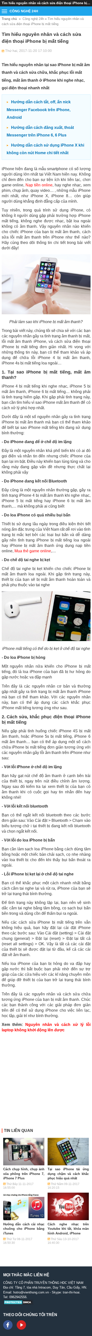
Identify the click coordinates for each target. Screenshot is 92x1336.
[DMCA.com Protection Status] (18, 1304)
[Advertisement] (46, 1082)
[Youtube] (21, 1325)
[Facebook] (8, 1325)
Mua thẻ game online (32, 551)
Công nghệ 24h (33, 19)
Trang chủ (9, 19)
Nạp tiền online (39, 185)
